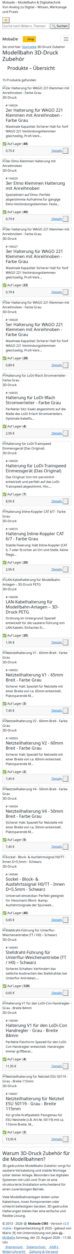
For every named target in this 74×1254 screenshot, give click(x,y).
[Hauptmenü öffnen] (66, 39)
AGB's (54, 1247)
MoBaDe (8, 1237)
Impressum (14, 1247)
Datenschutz (36, 1247)
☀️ (6, 20)
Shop (30, 39)
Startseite (29, 47)
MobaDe (10, 39)
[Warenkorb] (3, 31)
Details (57, 151)
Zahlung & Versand (43, 1252)
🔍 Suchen (60, 26)
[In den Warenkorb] (65, 151)
